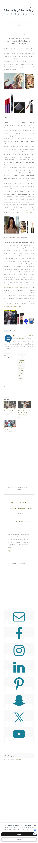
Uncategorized (18, 487)
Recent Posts (14, 331)
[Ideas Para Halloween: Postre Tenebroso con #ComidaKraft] (24, 404)
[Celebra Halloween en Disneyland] (10, 404)
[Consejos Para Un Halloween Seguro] (10, 423)
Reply (9, 551)
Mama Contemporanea (25, 338)
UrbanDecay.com (27, 212)
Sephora (30, 138)
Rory (14, 335)
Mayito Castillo (22, 521)
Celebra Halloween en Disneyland (10, 409)
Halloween (19, 489)
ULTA (12, 212)
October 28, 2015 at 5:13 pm (23, 524)
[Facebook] (30, 335)
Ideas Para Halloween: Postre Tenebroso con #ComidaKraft (24, 411)
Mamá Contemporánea (19, 11)
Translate (18, 759)
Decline (19, 839)
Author (6, 331)
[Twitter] (32, 335)
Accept (19, 834)
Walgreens (7, 175)
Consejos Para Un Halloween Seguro (9, 428)
